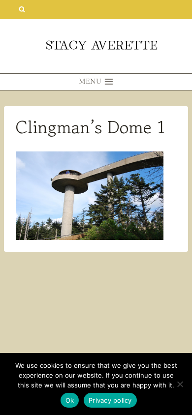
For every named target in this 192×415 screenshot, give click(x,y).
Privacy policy (110, 400)
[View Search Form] (22, 9)
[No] (180, 384)
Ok (69, 400)
